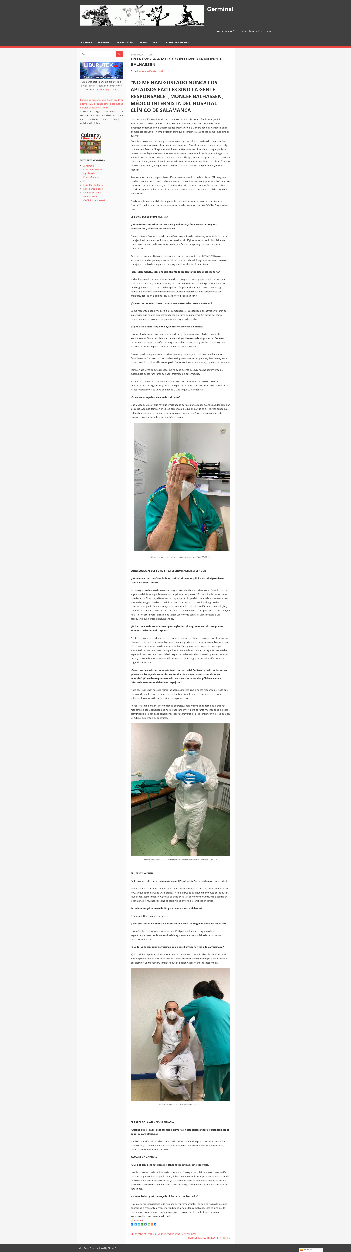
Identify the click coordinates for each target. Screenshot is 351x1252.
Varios (156, 42)
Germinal (220, 9)
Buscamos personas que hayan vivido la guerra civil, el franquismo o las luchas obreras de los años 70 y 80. (101, 103)
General (152, 54)
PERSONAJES (104, 42)
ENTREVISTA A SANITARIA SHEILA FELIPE (208, 1238)
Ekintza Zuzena (91, 177)
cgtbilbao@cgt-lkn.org (107, 89)
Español (307, 1249)
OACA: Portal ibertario (94, 200)
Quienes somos (125, 42)
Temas (143, 42)
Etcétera (87, 181)
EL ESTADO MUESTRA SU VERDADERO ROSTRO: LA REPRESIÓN (164, 1234)
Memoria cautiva (92, 192)
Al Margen (88, 165)
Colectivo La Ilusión (93, 169)
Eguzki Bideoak (91, 173)
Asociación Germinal (152, 71)
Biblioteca (86, 42)
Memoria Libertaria (93, 196)
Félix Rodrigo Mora (93, 184)
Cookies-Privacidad (177, 42)
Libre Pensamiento (93, 188)
